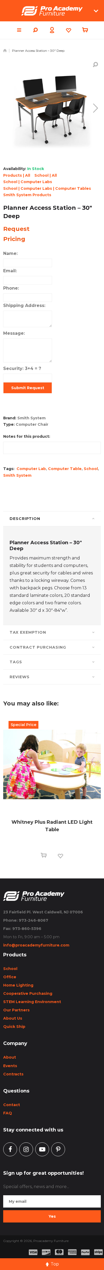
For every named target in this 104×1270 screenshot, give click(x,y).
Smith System (17, 475)
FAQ (7, 1113)
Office (9, 977)
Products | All (16, 175)
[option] (52, 794)
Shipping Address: (24, 305)
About (9, 1057)
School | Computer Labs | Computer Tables (47, 188)
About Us (12, 1018)
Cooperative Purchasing (27, 993)
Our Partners (16, 1010)
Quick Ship (14, 1026)
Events (10, 1065)
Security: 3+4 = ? (22, 368)
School (91, 468)
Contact (11, 1104)
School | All (45, 175)
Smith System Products (27, 194)
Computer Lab (31, 468)
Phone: (11, 288)
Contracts (13, 1074)
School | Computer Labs (27, 181)
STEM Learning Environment (32, 1001)
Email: (10, 270)
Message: (14, 333)
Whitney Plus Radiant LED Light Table (52, 826)
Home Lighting (18, 985)
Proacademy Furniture (51, 1241)
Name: (10, 253)
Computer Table (65, 468)
